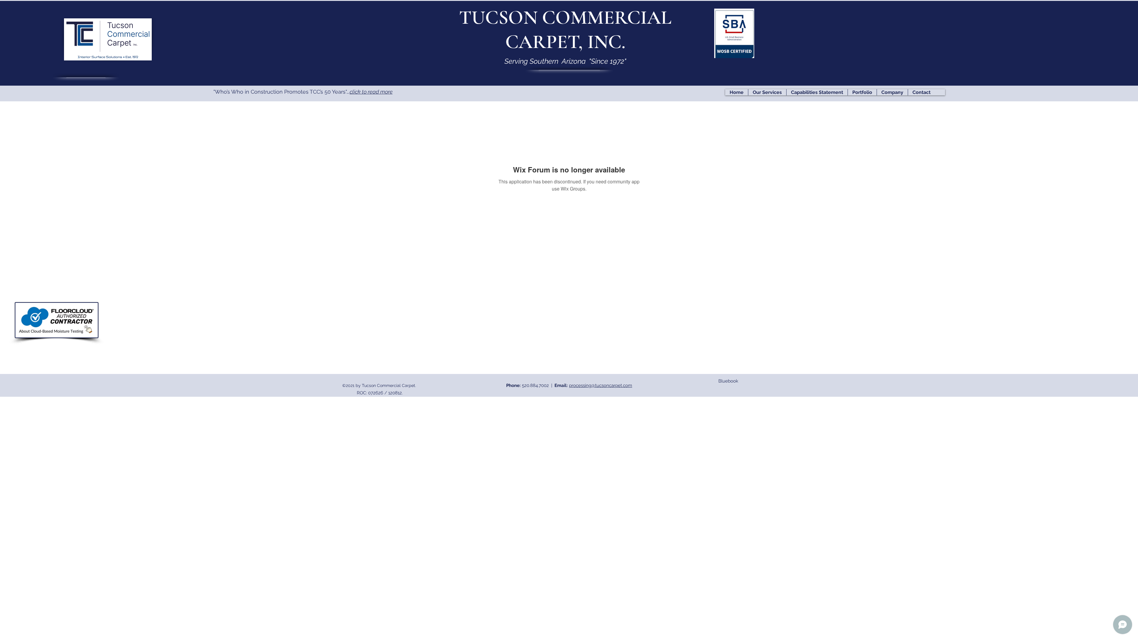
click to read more (371, 92)
